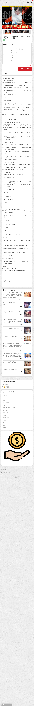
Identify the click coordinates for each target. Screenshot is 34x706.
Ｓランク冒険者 (6, 402)
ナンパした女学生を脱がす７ (10, 362)
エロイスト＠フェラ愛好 (9, 407)
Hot (12, 58)
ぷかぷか (5, 425)
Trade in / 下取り (6, 462)
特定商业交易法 (5, 472)
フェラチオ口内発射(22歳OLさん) (11, 328)
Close (6, 384)
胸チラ (12, 60)
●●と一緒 (5, 395)
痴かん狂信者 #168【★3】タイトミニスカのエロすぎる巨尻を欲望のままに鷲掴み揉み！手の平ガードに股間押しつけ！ (12, 346)
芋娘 (12, 55)
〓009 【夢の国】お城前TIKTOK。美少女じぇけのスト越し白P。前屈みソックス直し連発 (12, 321)
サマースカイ (6, 412)
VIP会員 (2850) (8, 387)
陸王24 (4, 427)
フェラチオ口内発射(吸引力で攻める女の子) (12, 303)
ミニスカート (14, 47)
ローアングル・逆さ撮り (17, 49)
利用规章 (3, 469)
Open (3, 384)
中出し (12, 54)
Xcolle (4, 2)
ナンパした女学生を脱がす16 (10, 369)
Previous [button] (4, 32)
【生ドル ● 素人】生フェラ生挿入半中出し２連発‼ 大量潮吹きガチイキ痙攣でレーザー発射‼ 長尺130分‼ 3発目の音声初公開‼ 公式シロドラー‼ (12, 295)
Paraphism (13, 62)
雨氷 (4, 405)
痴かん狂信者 (6, 417)
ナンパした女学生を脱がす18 (10, 336)
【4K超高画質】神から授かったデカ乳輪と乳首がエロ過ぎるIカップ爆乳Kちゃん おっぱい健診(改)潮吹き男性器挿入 (12, 355)
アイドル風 (14, 52)
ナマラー (5, 420)
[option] (17, 17)
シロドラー (5, 415)
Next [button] (30, 32)
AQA (4, 397)
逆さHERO (5, 410)
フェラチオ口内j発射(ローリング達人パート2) (12, 312)
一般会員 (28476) (9, 386)
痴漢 (12, 50)
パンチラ (13, 57)
